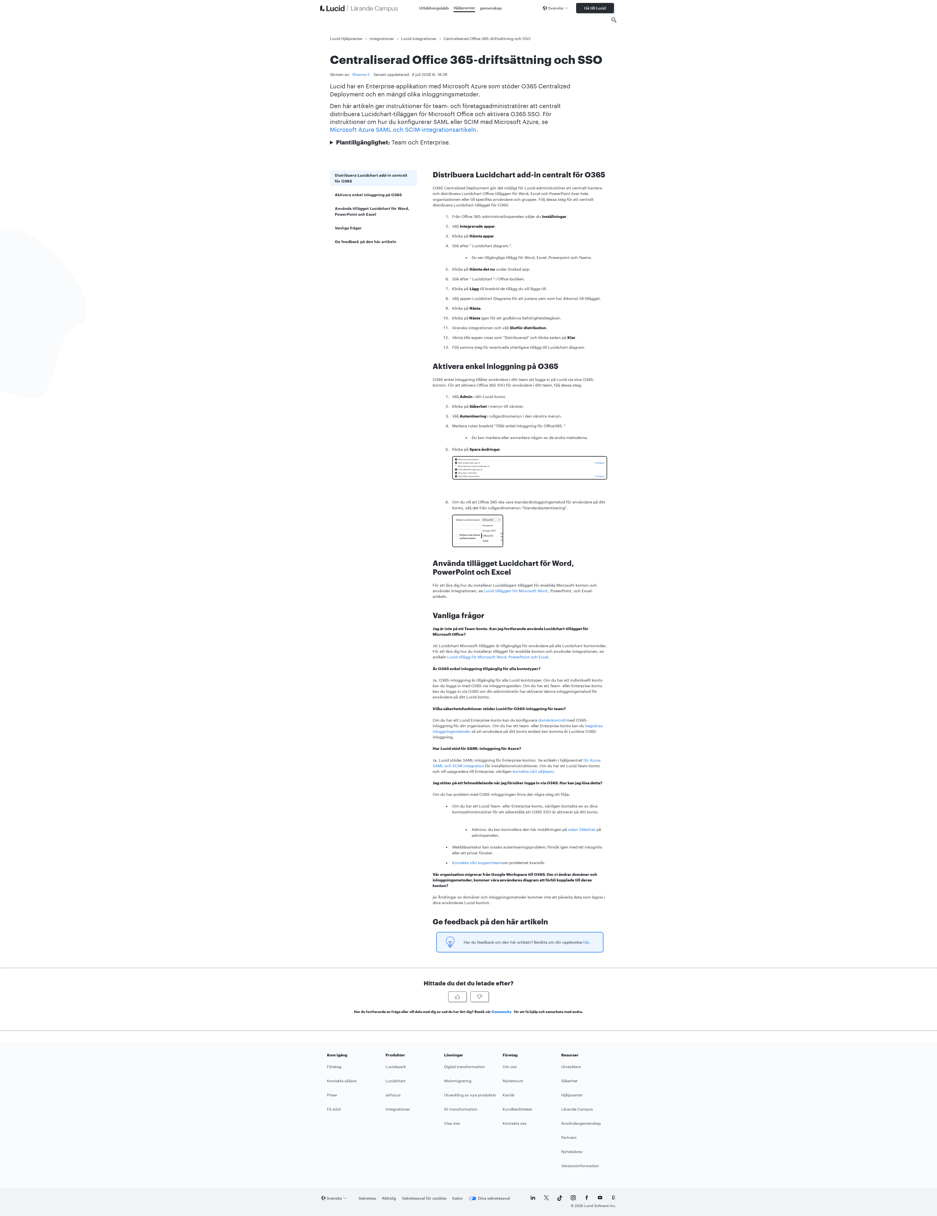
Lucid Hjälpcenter (346, 38)
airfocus (393, 1095)
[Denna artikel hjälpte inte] (479, 996)
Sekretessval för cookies (424, 1198)
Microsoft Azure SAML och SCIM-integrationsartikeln (403, 129)
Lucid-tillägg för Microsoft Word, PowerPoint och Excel (497, 656)
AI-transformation (461, 1109)
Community (501, 1012)
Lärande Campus (577, 1109)
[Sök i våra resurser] (614, 20)
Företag (334, 1066)
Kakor (457, 1198)
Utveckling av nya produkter (470, 1095)
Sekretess (367, 1198)
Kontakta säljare (341, 1080)
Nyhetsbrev (572, 1151)
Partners (569, 1137)
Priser (332, 1095)
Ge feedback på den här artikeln (365, 241)
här (586, 942)
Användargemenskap (581, 1123)
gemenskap (491, 8)
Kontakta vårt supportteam (477, 862)
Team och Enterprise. (393, 142)
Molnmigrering (457, 1080)
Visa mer (452, 1123)
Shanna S (361, 74)
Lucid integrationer (419, 38)
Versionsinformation (580, 1165)
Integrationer (382, 38)
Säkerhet (569, 1080)
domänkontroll (552, 720)
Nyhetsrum (513, 1080)
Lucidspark (396, 1066)
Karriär (509, 1095)
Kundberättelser (517, 1109)
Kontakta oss (515, 1123)
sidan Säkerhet (581, 829)
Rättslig (389, 1198)
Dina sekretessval (494, 1198)
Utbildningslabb (434, 8)
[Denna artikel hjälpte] (457, 996)
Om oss (510, 1066)
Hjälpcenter (464, 7)
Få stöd (334, 1109)
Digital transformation (464, 1066)
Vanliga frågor (348, 227)
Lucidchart (396, 1080)
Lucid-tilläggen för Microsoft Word (515, 590)
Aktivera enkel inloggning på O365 (368, 194)
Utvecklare (571, 1066)
